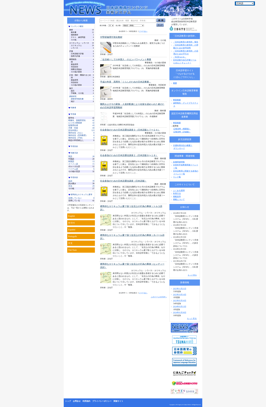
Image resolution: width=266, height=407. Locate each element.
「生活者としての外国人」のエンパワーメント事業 (125, 59)
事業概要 (177, 100)
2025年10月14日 (179, 294)
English (71, 216)
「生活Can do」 (179, 57)
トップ (68, 401)
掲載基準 (177, 196)
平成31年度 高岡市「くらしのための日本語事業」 (125, 82)
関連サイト (118, 401)
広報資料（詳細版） (182, 132)
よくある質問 (179, 190)
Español (71, 229)
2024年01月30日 (179, 312)
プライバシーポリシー (102, 401)
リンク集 (177, 177)
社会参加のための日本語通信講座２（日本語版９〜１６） (129, 155)
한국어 (71, 223)
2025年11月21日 (179, 289)
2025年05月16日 (179, 300)
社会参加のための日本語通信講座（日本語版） (123, 181)
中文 (70, 243)
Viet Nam (72, 250)
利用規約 (86, 401)
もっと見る (192, 275)
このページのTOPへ (159, 297)
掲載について (179, 199)
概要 (175, 83)
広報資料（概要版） (182, 129)
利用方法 (177, 193)
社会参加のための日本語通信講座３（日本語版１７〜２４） (130, 130)
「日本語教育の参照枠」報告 (185, 42)
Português (72, 236)
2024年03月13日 (179, 306)
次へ (145, 31)
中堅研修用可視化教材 (111, 37)
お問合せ (77, 401)
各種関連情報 (178, 162)
